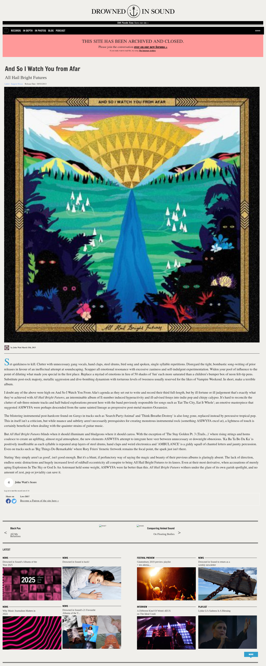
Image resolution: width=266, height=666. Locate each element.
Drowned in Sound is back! (75, 562)
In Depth (28, 30)
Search (257, 31)
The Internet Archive (147, 50)
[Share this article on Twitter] (14, 501)
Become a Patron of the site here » (39, 500)
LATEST (6, 549)
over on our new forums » (150, 47)
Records (16, 30)
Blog (51, 30)
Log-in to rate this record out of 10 (16, 490)
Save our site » (133, 22)
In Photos (40, 30)
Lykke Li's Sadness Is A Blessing (214, 610)
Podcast (60, 30)
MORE (251, 654)
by (15, 347)
